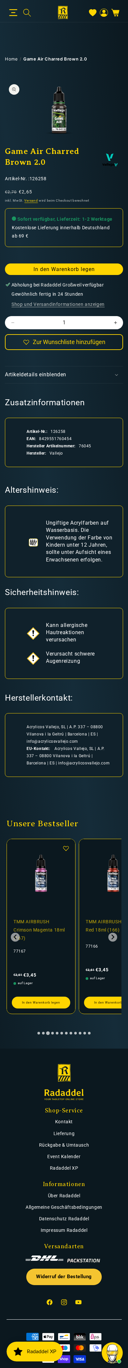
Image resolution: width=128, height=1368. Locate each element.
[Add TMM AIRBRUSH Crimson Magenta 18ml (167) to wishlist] (66, 848)
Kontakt (64, 1121)
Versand (31, 200)
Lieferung (64, 1133)
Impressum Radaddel (64, 1230)
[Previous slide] (15, 937)
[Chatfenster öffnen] (112, 1352)
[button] (13, 13)
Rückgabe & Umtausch (64, 1145)
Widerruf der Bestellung (64, 1277)
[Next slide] (112, 937)
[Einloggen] (104, 13)
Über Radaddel (64, 1195)
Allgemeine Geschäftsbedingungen (64, 1207)
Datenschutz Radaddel (64, 1218)
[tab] (38, 1033)
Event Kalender (63, 1156)
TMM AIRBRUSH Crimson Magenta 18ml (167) (39, 930)
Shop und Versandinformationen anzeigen (58, 304)
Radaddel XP (64, 1168)
